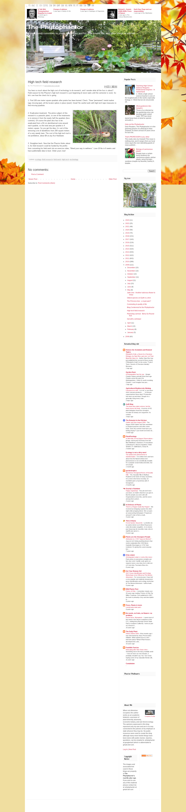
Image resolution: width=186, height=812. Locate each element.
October (130, 274)
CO (44, 5)
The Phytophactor (55, 26)
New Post (132, 749)
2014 (127, 249)
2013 (127, 252)
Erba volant (130, 555)
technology (74, 159)
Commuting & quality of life (137, 304)
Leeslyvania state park (133, 607)
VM (93, 5)
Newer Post (33, 179)
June (129, 287)
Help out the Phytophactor (134, 124)
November (131, 271)
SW (84, 5)
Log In (125, 749)
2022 (127, 223)
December (131, 268)
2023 (127, 220)
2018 (127, 236)
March (129, 326)
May (129, 290)
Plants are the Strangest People (138, 537)
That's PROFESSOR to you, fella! (137, 137)
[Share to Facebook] (113, 86)
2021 (127, 227)
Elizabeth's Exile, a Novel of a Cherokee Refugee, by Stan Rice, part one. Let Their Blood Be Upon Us (140, 356)
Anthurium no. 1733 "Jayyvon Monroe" (139, 539)
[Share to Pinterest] (116, 86)
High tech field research (136, 311)
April (129, 323)
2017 (127, 239)
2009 (127, 265)
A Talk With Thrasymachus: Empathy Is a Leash (45, 11)
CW (50, 5)
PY (77, 5)
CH (40, 5)
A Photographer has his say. (135, 374)
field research (47, 159)
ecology (38, 159)
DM (54, 5)
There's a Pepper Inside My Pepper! (138, 507)
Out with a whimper (134, 319)
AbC (33, 5)
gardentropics (131, 471)
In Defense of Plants (133, 505)
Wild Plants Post (132, 589)
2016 (127, 242)
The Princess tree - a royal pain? (139, 301)
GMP (58, 5)
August (130, 280)
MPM (70, 5)
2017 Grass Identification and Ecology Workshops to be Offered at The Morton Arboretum (139, 575)
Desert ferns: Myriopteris (134, 617)
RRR (81, 5)
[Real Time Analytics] (146, 756)
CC (37, 5)
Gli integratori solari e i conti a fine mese (139, 557)
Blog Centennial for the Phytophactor (140, 307)
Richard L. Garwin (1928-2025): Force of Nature (125, 11)
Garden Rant (131, 372)
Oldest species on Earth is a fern (139, 298)
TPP (88, 5)
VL (47, 5)
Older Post (113, 179)
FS (30, 5)
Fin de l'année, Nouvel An (134, 523)
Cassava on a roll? (132, 390)
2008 (127, 337)
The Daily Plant (131, 631)
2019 (127, 233)
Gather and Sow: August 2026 (136, 422)
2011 (127, 258)
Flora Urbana (131, 521)
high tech (65, 159)
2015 (127, 246)
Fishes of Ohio (131, 591)
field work (57, 159)
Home (73, 179)
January (130, 332)
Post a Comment (37, 174)
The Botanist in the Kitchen (136, 420)
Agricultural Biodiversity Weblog (138, 388)
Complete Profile (150, 716)
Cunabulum (130, 664)
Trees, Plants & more (134, 605)
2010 (127, 262)
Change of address (60, 9)
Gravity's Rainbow (133, 489)
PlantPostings (131, 436)
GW (62, 5)
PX (74, 5)
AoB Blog (129, 404)
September (131, 277)
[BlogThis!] (108, 86)
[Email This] (105, 86)
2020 (127, 230)
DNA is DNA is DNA (132, 633)
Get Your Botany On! (134, 571)
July (129, 283)
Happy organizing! (132, 491)
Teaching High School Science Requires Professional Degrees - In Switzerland (145, 89)
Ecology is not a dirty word (136, 453)
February (130, 329)
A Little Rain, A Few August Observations (139, 438)
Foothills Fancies (132, 648)
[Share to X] (110, 86)
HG (66, 5)
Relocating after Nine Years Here (137, 649)
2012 (127, 255)
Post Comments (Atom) (46, 183)
